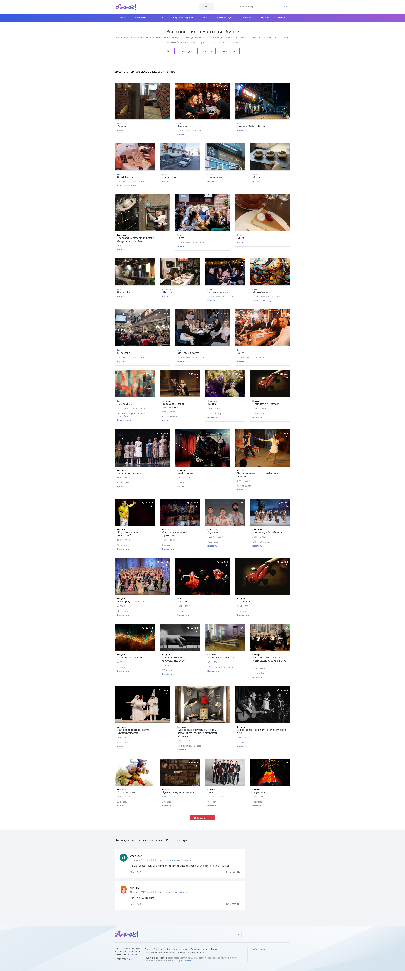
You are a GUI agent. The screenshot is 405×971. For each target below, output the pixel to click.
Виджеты (215, 949)
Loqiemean (259, 792)
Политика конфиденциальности (192, 952)
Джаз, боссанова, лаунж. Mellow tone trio (261, 731)
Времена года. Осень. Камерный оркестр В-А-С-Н (269, 660)
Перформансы (143, 17)
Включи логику (217, 292)
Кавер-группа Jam (129, 657)
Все (169, 51)
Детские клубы (225, 17)
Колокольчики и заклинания (173, 405)
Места (281, 17)
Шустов (167, 292)
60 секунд (123, 353)
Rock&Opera (185, 473)
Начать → (182, 134)
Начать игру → (124, 420)
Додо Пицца (170, 177)
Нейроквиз (124, 403)
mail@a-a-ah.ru (187, 960)
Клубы (205, 17)
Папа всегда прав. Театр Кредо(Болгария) (133, 731)
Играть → (182, 246)
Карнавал (243, 601)
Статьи (148, 949)
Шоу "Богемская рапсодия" (128, 533)
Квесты (122, 17)
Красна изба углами (220, 657)
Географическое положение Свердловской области (135, 239)
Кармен (182, 601)
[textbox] (182, 4)
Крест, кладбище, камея (178, 792)
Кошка (211, 403)
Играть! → (212, 300)
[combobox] (182, 6)
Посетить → (123, 130)
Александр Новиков (176, 892)
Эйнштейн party (188, 353)
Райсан (122, 126)
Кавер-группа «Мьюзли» (178, 860)
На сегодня (186, 51)
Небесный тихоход (130, 473)
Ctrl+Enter (130, 954)
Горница (212, 532)
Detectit (242, 353)
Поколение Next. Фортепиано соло (173, 659)
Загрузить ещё (203, 818)
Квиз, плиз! (184, 126)
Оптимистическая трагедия (174, 533)
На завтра (206, 51)
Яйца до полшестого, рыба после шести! (258, 474)
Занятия (247, 17)
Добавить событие (200, 949)
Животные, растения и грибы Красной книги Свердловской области (197, 733)
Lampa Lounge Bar (128, 413)
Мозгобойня (260, 292)
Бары (162, 17)
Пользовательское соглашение (159, 952)
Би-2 (210, 792)
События (265, 17)
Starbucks (123, 292)
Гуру (180, 238)
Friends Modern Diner (251, 126)
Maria (256, 177)
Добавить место (180, 949)
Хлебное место (217, 177)
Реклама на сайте (162, 949)
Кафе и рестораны (183, 17)
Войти (286, 6)
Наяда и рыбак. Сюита (267, 532)
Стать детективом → (127, 185)
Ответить (234, 871)
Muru (240, 238)
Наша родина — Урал (130, 601)
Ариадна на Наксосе (265, 403)
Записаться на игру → (262, 300)
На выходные (228, 51)
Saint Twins (125, 177)
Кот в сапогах (126, 792)
